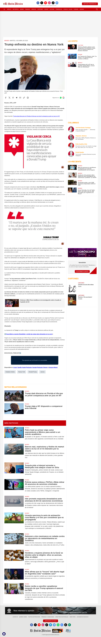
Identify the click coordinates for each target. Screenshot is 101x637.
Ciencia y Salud (67, 9)
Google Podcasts (37, 367)
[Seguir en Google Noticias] (63, 97)
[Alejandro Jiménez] (71, 137)
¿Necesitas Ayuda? (50, 621)
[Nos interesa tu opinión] (50, 610)
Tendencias (59, 9)
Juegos (82, 9)
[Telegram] (16, 97)
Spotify (19, 367)
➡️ (5, 334)
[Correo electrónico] (20, 97)
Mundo (22, 9)
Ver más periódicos (90, 4)
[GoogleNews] (61, 624)
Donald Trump (33, 372)
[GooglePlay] (69, 624)
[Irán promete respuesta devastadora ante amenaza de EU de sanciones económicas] (14, 503)
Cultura (52, 9)
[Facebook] (38, 2)
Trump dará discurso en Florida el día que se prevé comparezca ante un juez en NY (36, 116)
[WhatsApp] (13, 97)
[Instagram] (49, 2)
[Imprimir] (28, 97)
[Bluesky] (56, 2)
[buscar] (97, 9)
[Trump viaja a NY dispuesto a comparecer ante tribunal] (14, 408)
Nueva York (21, 372)
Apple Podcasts (27, 367)
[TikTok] (53, 2)
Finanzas (27, 9)
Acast (15, 367)
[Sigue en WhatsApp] (60, 97)
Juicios (42, 372)
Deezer (45, 367)
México (9, 9)
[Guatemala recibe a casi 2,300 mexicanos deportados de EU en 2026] (72, 183)
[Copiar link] (24, 97)
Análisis (33, 9)
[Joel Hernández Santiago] (71, 129)
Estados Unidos (10, 372)
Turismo (76, 9)
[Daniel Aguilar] (71, 154)
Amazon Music (53, 367)
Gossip (46, 9)
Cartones (40, 9)
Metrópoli (16, 9)
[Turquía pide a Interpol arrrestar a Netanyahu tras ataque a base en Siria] (14, 469)
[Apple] (65, 624)
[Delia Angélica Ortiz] (71, 145)
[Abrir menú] (4, 9)
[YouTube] (45, 2)
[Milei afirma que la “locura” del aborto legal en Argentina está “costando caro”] (14, 575)
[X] (41, 2)
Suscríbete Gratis (82, 271)
